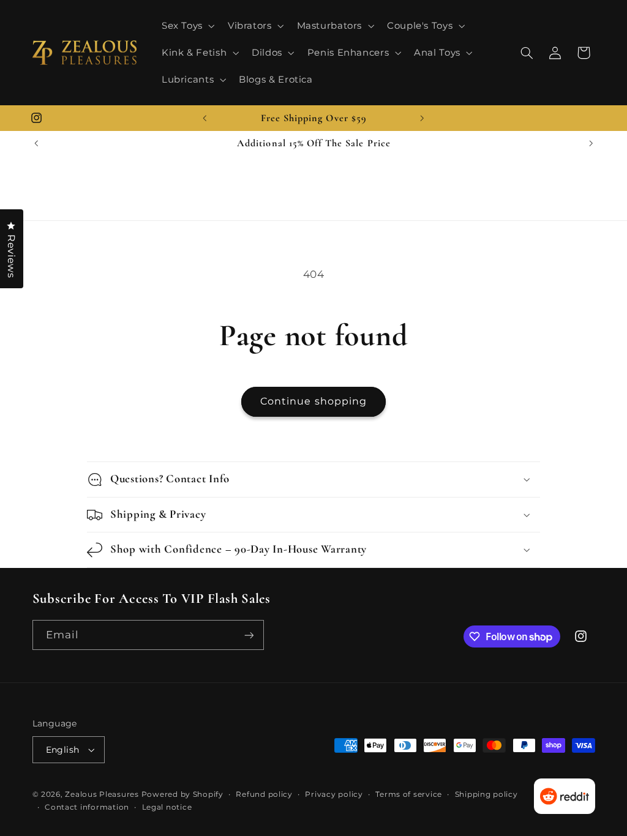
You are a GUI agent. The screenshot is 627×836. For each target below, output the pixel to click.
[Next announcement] (422, 118)
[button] (187, 25)
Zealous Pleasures (103, 794)
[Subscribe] (249, 635)
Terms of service (408, 794)
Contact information (87, 807)
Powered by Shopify (182, 794)
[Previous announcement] (204, 118)
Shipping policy (486, 794)
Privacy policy (333, 794)
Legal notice (167, 807)
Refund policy (264, 794)
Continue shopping (313, 401)
